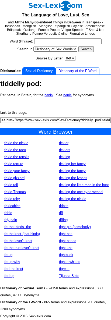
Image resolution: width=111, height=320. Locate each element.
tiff (61, 213)
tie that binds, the (17, 227)
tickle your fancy (17, 171)
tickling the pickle (72, 199)
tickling (64, 157)
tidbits (63, 206)
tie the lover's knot (18, 241)
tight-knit (65, 248)
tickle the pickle (16, 143)
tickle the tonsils (16, 157)
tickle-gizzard (14, 178)
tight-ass (65, 234)
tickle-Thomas (15, 192)
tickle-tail (11, 185)
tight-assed (67, 241)
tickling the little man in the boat (84, 185)
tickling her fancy (72, 164)
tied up (9, 276)
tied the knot (13, 269)
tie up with (12, 262)
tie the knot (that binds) (22, 234)
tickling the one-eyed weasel (81, 192)
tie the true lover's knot (21, 248)
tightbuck (66, 255)
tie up (8, 255)
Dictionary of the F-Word (77, 71)
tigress (64, 269)
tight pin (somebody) (75, 227)
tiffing (63, 220)
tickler (63, 143)
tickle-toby (12, 199)
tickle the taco (15, 150)
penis (48, 95)
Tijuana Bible (69, 276)
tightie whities (69, 262)
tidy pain (10, 220)
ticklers (64, 150)
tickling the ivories (73, 178)
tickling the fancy (72, 171)
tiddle (8, 213)
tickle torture (13, 164)
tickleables (12, 206)
